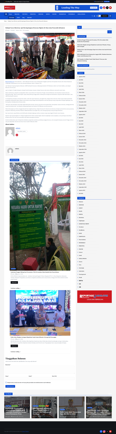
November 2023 (82, 181)
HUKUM (48, 14)
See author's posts (22, 131)
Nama (7, 376)
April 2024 (81, 165)
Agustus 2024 (82, 152)
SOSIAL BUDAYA (81, 14)
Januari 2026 (82, 98)
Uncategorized (82, 274)
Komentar (8, 364)
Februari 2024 (82, 171)
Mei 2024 (81, 162)
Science (81, 252)
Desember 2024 (82, 139)
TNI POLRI (11, 17)
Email (30, 376)
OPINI (18, 17)
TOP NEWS (24, 14)
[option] (17, 407)
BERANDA (17, 14)
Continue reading (15, 288)
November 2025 (82, 105)
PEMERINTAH (62, 14)
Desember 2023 (82, 177)
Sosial (80, 255)
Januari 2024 (82, 174)
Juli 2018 (81, 193)
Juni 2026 (81, 83)
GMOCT (81, 208)
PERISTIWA (33, 14)
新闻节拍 (81, 280)
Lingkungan (82, 220)
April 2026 (81, 89)
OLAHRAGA (81, 230)
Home (10, 14)
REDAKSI (29, 17)
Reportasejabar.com (9, 81)
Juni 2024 (81, 158)
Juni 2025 (81, 120)
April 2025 (81, 127)
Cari (79, 27)
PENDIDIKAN (72, 14)
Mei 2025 (81, 124)
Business (81, 201)
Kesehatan (81, 217)
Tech (80, 264)
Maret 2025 (81, 130)
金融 (80, 287)
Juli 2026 (81, 79)
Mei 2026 (81, 86)
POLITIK (54, 14)
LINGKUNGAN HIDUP (84, 223)
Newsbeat (81, 227)
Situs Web (54, 376)
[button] (109, 394)
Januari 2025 (82, 136)
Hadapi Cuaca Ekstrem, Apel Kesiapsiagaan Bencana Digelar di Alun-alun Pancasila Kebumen (28, 21)
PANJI (80, 233)
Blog (23, 17)
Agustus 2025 (82, 114)
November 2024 (82, 143)
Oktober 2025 (82, 108)
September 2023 (83, 187)
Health (80, 211)
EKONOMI (40, 14)
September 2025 (83, 111)
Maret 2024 (81, 168)
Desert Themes (25, 431)
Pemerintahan (82, 239)
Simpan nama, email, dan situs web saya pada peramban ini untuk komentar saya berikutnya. (29, 382)
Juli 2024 (81, 155)
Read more (14, 282)
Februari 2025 (82, 133)
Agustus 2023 (82, 190)
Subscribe (104, 16)
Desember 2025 (82, 102)
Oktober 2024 (82, 146)
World (80, 277)
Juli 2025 (81, 117)
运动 (80, 283)
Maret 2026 (81, 92)
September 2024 (83, 149)
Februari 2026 (82, 95)
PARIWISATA (82, 236)
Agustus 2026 (82, 76)
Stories (80, 261)
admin (8, 30)
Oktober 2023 (82, 184)
